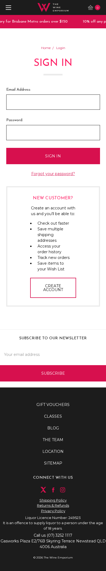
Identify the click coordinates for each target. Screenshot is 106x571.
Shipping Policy (53, 500)
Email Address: (18, 90)
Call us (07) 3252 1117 (53, 535)
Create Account (53, 287)
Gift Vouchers (53, 404)
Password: (14, 120)
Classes (53, 416)
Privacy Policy (53, 511)
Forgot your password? (53, 173)
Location (53, 451)
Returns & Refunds (53, 505)
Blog (53, 428)
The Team (53, 439)
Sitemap (53, 463)
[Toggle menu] (7, 7)
